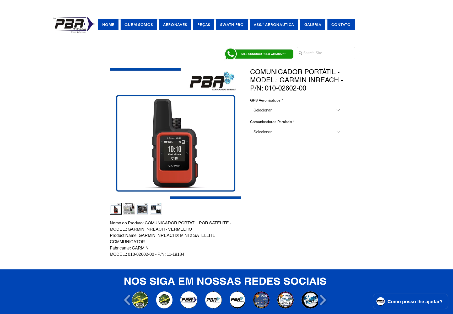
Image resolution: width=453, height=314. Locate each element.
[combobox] (296, 110)
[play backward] (127, 300)
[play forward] (322, 300)
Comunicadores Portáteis (272, 122)
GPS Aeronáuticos (266, 100)
